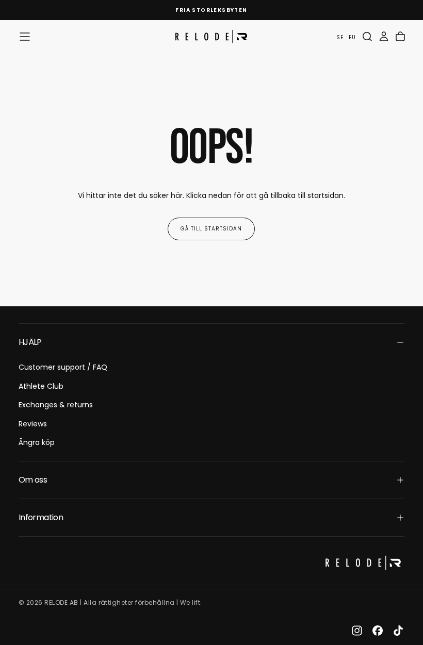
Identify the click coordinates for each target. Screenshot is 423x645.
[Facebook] (377, 630)
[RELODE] (363, 562)
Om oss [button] (33, 480)
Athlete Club (41, 386)
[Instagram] (357, 630)
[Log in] (384, 36)
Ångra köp (37, 442)
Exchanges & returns (56, 405)
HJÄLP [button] (30, 342)
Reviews (33, 424)
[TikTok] (398, 630)
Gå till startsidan (211, 229)
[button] (25, 36)
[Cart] (400, 36)
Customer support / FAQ (63, 367)
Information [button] (41, 517)
